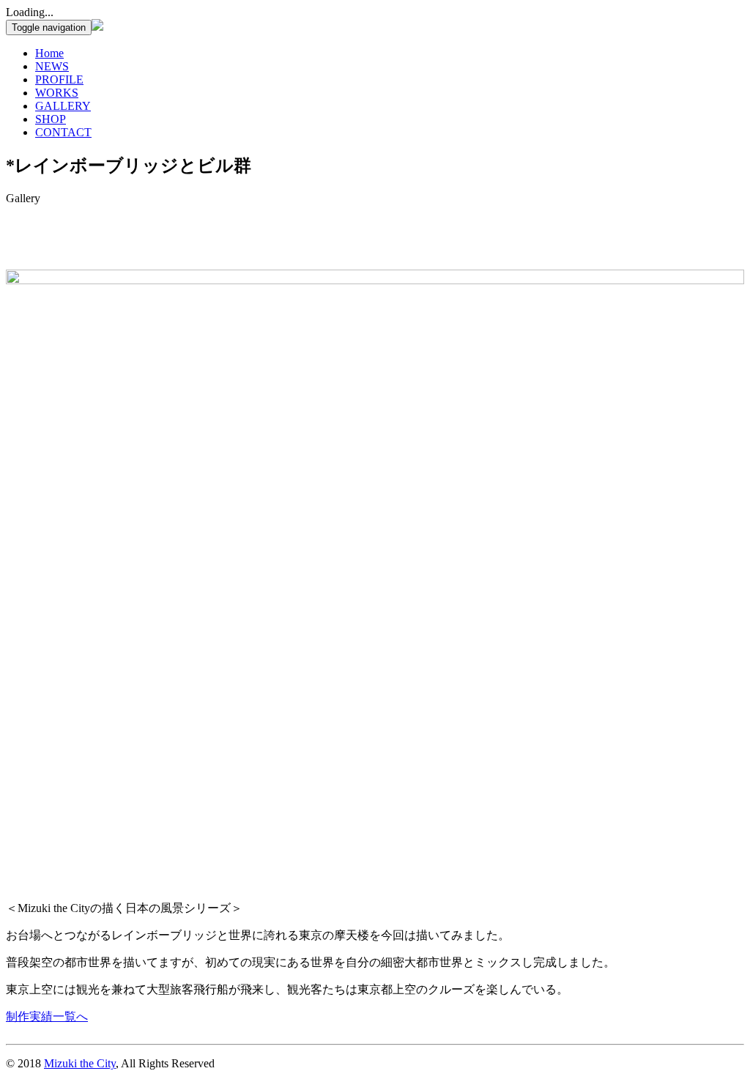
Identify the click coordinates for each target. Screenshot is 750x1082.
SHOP (50, 119)
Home (49, 53)
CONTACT (63, 132)
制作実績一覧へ (47, 1016)
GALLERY (63, 106)
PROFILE (59, 79)
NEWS (52, 66)
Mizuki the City (80, 1063)
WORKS (56, 92)
